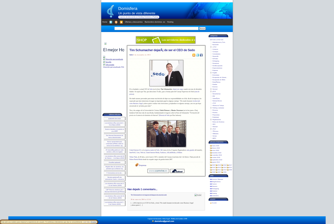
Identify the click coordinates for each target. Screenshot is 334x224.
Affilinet (179, 152)
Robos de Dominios (218, 122)
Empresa (142, 165)
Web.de (142, 152)
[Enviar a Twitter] (197, 55)
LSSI (185, 218)
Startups (215, 126)
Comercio (215, 49)
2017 (230, 165)
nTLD (214, 103)
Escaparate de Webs (219, 79)
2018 (224, 165)
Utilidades (215, 133)
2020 (213, 165)
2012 (213, 170)
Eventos (215, 86)
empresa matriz (149, 150)
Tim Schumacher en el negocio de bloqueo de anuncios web (149, 195)
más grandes (190, 150)
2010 (224, 170)
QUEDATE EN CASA (114, 118)
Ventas (215, 136)
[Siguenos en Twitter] (111, 22)
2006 (224, 172)
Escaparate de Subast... (220, 77)
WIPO (214, 138)
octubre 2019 (216, 157)
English (215, 72)
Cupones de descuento (154, 218)
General (215, 89)
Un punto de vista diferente (136, 13)
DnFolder (215, 58)
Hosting (214, 193)
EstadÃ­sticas (216, 82)
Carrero (214, 184)
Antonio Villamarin (217, 179)
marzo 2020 (215, 145)
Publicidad (216, 117)
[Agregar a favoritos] (121, 22)
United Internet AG (135, 150)
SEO (214, 124)
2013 (230, 167)
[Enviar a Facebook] (201, 55)
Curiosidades (216, 54)
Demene (214, 186)
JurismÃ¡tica (216, 98)
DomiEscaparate (217, 65)
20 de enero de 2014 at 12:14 (141, 199)
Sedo (131, 55)
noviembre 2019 (217, 155)
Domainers (216, 63)
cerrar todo (220, 39)
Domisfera (127, 8)
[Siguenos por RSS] (116, 22)
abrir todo (213, 39)
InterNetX (132, 152)
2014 (224, 167)
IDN (214, 96)
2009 (230, 170)
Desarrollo (216, 56)
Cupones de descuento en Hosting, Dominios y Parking (138, 17)
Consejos (215, 51)
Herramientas (216, 93)
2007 (219, 172)
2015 (219, 167)
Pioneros (215, 110)
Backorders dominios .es (155, 22)
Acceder (214, 203)
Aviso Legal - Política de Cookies (172, 218)
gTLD (214, 91)
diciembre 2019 (216, 152)
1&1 (161, 150)
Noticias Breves (217, 101)
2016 (213, 167)
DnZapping (216, 61)
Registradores (217, 119)
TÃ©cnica (215, 131)
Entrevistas (216, 75)
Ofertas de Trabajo (218, 105)
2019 (219, 165)
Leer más (86, 222)
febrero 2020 (216, 148)
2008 (213, 172)
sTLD (214, 129)
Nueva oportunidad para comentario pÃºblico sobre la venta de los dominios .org (114, 143)
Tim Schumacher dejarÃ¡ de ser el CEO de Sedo (162, 50)
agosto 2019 (216, 162)
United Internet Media (152, 152)
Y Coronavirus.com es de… (114, 173)
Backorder (216, 44)
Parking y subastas (218, 108)
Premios (215, 112)
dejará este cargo (178, 89)
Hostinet (214, 191)
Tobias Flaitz (133, 157)
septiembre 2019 (217, 159)
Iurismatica (215, 195)
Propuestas (216, 115)
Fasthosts (163, 152)
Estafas (215, 84)
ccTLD (214, 47)
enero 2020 (215, 150)
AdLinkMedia (171, 152)
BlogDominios (216, 181)
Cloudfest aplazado (114, 162)
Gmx (138, 152)
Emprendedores (217, 68)
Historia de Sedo (164, 115)
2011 (219, 170)
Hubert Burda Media (136, 159)
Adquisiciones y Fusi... (219, 42)
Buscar (202, 28)
